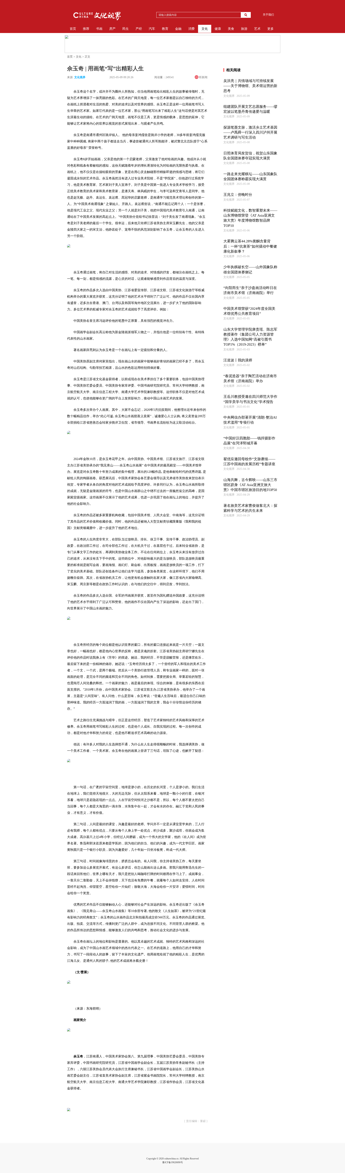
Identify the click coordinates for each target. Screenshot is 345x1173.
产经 (139, 28)
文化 (204, 28)
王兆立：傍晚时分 (237, 195)
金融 (178, 28)
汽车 (152, 28)
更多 (270, 28)
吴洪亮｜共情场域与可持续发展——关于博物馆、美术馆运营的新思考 (250, 86)
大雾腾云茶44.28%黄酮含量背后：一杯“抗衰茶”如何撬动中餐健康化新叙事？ (250, 246)
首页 (73, 28)
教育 (165, 28)
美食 (231, 28)
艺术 (257, 28)
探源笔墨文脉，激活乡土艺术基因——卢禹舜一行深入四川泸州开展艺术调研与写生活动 (250, 132)
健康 (218, 28)
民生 (125, 28)
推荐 (86, 28)
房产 (112, 28)
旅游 (244, 28)
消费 (191, 28)
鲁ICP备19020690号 (172, 1162)
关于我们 (268, 14)
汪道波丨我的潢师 (237, 360)
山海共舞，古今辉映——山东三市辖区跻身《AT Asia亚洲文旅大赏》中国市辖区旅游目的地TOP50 (250, 485)
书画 (99, 28)
